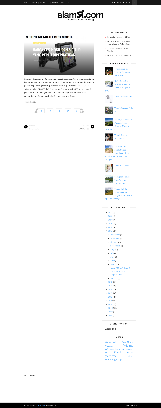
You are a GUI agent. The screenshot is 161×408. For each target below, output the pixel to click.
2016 (110, 282)
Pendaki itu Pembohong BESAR (118, 37)
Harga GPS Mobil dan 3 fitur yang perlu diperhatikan (57, 52)
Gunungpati (110, 342)
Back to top (130, 405)
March (113, 264)
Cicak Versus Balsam (123, 96)
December (115, 234)
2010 (110, 304)
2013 (110, 293)
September (115, 246)
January (113, 278)
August (113, 249)
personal (111, 356)
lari (106, 352)
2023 (110, 212)
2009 (110, 308)
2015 (110, 286)
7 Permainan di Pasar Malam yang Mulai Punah (122, 72)
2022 (110, 216)
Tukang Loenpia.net (123, 165)
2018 (110, 227)
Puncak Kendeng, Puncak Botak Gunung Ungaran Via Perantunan (118, 42)
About (34, 2)
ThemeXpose (41, 405)
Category (44, 2)
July (112, 253)
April (112, 260)
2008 (110, 312)
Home (26, 2)
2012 (110, 297)
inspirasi (119, 349)
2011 (110, 300)
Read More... (31, 102)
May (112, 257)
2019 (110, 223)
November (115, 238)
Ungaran (109, 346)
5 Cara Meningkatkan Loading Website (117, 49)
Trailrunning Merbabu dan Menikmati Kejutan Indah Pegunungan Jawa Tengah (118, 153)
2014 (110, 289)
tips (121, 359)
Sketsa (55, 2)
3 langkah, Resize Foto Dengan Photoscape (122, 180)
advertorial (39, 43)
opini (130, 352)
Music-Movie (127, 342)
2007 (110, 315)
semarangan (111, 359)
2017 (110, 231)
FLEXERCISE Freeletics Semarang (119, 55)
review (129, 356)
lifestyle (118, 352)
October (114, 242)
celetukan (109, 349)
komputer (129, 349)
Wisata (128, 345)
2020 (110, 220)
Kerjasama (65, 2)
